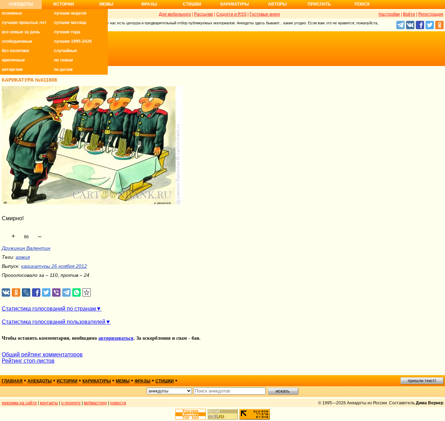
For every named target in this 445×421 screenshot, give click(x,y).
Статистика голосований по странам (49, 309)
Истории (63, 4)
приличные (13, 60)
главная (12, 381)
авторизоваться (116, 338)
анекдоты (39, 381)
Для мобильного (175, 14)
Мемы (106, 4)
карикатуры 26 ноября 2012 (54, 266)
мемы (123, 381)
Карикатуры (234, 4)
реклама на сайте (19, 403)
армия (23, 257)
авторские (12, 69)
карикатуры (96, 381)
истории (67, 381)
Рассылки (203, 14)
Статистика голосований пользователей (53, 322)
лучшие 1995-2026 (73, 41)
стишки (164, 381)
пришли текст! (422, 380)
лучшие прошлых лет (24, 22)
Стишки (192, 4)
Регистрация (430, 14)
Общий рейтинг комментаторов (42, 354)
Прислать (319, 4)
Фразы (149, 4)
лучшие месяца (70, 22)
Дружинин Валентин (26, 248)
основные (12, 13)
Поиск (362, 4)
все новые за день (21, 32)
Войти (409, 14)
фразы (143, 381)
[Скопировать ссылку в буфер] (86, 292)
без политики (15, 50)
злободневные (17, 41)
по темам (63, 60)
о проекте (71, 403)
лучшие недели (70, 13)
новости (118, 403)
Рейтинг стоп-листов (28, 361)
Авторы (277, 4)
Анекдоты (21, 4)
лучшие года (67, 32)
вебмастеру (95, 403)
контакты (49, 403)
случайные (65, 50)
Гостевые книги (265, 14)
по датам (63, 69)
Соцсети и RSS (231, 14)
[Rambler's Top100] (190, 414)
